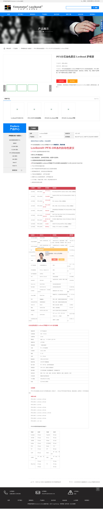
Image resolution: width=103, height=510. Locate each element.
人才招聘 (76, 500)
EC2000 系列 (15, 149)
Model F (15, 162)
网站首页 (8, 48)
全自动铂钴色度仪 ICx (14, 140)
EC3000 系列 (15, 146)
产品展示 (44, 14)
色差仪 (14, 143)
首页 (8, 14)
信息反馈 (80, 14)
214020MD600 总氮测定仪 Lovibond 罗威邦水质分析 (87, 482)
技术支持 (56, 14)
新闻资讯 (32, 14)
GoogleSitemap (55, 503)
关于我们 (20, 14)
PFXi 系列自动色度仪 (39, 48)
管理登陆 (62, 503)
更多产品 (96, 98)
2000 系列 (14, 159)
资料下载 (68, 14)
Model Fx (14, 165)
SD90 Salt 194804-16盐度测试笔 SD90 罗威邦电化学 (48, 482)
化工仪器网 (72, 503)
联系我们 (92, 14)
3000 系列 (14, 156)
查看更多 (14, 170)
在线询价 (61, 81)
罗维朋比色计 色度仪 (26, 48)
